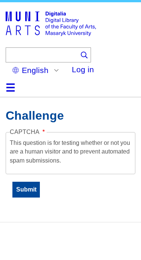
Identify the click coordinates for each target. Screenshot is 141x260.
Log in (83, 69)
